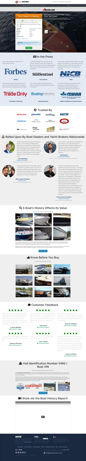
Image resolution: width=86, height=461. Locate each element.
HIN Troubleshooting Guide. (35, 380)
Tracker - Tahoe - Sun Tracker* (35, 28)
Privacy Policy (20, 446)
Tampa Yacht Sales (63, 198)
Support (33, 5)
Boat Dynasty (22, 180)
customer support (27, 442)
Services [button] (44, 5)
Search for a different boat (22, 38)
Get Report (28, 48)
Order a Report (27, 5)
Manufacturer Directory (50, 446)
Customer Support (36, 446)
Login (69, 5)
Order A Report (43, 251)
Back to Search (20, 5)
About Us (39, 5)
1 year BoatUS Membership (26, 43)
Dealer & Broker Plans (63, 446)
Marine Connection (22, 160)
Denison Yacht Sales (63, 156)
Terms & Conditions (28, 446)
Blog (57, 446)
